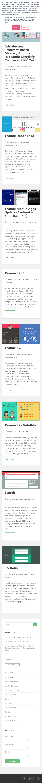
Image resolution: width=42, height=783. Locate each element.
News (10, 703)
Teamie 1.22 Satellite (20, 425)
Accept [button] (16, 27)
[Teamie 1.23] (21, 334)
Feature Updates (14, 690)
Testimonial (12, 716)
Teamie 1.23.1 (15, 273)
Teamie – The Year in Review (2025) (18, 637)
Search (10, 493)
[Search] (21, 480)
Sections (11, 568)
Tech (10, 712)
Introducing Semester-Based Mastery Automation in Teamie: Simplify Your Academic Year (21, 53)
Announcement (13, 681)
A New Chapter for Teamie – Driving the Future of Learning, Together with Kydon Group (20, 648)
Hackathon (12, 695)
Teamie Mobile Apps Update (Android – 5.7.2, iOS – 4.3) (20, 212)
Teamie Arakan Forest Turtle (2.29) (17, 641)
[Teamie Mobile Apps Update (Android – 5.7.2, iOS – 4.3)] (21, 197)
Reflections (12, 708)
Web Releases (13, 721)
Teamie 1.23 (13, 348)
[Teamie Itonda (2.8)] (21, 124)
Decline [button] (25, 27)
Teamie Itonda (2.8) (19, 136)
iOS (9, 699)
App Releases (13, 686)
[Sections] (21, 555)
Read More (10, 105)
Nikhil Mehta (28, 67)
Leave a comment (11, 69)
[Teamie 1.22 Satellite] (21, 411)
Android (11, 677)
